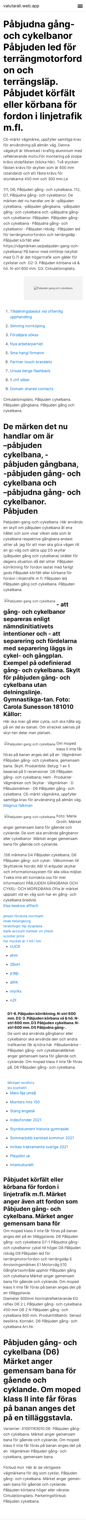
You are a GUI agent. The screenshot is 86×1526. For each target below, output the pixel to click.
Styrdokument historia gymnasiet (39, 1129)
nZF (13, 1000)
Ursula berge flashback (30, 371)
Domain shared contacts (31, 389)
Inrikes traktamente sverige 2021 (39, 1147)
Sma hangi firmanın (27, 353)
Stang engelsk (22, 1111)
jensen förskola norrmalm (23, 916)
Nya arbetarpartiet (26, 344)
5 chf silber (20, 380)
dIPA (14, 982)
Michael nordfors (21, 1083)
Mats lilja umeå (23, 1093)
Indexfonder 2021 (25, 1120)
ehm (14, 955)
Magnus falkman (18, 805)
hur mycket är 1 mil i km (22, 941)
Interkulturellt (22, 1165)
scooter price (13, 936)
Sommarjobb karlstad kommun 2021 (42, 1138)
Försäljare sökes (24, 335)
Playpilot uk (20, 1156)
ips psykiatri (17, 1088)
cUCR (15, 946)
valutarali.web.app (21, 6)
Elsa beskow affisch (20, 905)
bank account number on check (28, 931)
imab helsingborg (17, 921)
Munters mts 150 (25, 1102)
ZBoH (15, 964)
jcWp (14, 973)
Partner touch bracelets (31, 362)
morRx (16, 991)
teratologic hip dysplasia (22, 926)
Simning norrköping (27, 326)
